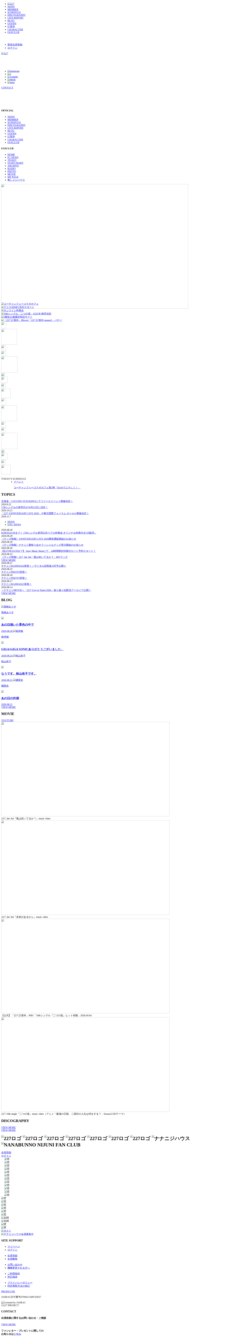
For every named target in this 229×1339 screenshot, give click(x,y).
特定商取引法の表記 (18, 1286)
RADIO (11, 168)
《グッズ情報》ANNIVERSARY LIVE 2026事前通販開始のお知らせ (38, 539)
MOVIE (11, 174)
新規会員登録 (14, 44)
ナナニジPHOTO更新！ (14, 572)
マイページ (13, 1246)
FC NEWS (12, 157)
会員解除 (12, 1258)
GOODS (11, 23)
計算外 (11, 26)
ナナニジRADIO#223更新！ (16, 584)
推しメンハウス (16, 180)
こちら (17, 1334)
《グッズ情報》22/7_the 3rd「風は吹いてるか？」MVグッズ (34, 557)
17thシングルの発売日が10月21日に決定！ (24, 507)
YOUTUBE (7, 720)
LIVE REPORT (15, 17)
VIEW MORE (8, 560)
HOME (11, 154)
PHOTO (11, 171)
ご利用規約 (13, 1273)
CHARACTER (15, 29)
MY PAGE (13, 177)
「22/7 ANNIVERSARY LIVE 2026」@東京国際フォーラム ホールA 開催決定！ (45, 513)
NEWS (11, 6)
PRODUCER (8, 1291)
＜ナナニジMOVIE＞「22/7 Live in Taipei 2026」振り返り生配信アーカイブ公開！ (46, 590)
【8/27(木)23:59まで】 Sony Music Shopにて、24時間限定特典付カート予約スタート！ (48, 551)
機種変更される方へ (18, 1268)
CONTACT (7, 87)
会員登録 (6, 1152)
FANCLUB (13, 32)
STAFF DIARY (15, 163)
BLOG (10, 20)
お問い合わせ (14, 1264)
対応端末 (12, 1277)
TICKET (12, 160)
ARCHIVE (13, 165)
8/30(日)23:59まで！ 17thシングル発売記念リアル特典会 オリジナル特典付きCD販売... (48, 532)
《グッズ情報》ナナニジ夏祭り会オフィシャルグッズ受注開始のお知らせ (42, 545)
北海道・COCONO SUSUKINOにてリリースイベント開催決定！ (37, 501)
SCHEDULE (14, 12)
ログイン (12, 48)
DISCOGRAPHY (16, 15)
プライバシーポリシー (19, 1282)
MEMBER (12, 9)
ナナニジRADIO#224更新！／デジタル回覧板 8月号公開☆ (33, 566)
